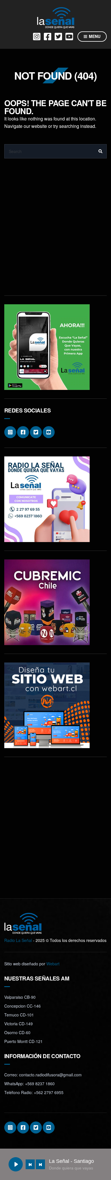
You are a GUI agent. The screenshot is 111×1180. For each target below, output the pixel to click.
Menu (94, 36)
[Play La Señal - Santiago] (16, 1164)
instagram (36, 36)
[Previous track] (30, 1164)
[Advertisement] (55, 231)
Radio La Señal (18, 940)
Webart (52, 963)
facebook (47, 36)
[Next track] (40, 1164)
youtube (69, 36)
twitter (58, 36)
